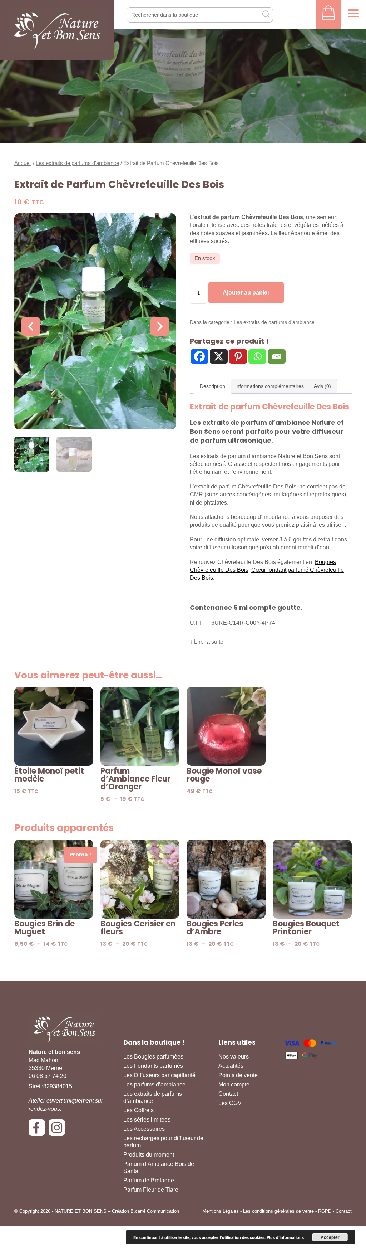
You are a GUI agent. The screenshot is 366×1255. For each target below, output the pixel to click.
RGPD (324, 1211)
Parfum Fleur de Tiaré (150, 1190)
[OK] (266, 14)
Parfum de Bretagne (148, 1180)
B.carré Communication (154, 1211)
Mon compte (233, 1084)
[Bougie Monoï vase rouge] (226, 726)
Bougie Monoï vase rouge (224, 775)
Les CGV (230, 1103)
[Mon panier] (328, 14)
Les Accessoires (144, 1129)
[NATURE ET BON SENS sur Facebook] (39, 1130)
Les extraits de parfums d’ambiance (152, 1097)
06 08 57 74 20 (47, 1076)
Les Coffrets (138, 1110)
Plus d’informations (285, 1237)
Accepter (330, 1237)
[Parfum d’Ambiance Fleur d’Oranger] (139, 726)
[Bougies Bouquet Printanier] (312, 879)
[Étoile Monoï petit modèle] (53, 726)
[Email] (277, 356)
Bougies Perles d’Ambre (215, 928)
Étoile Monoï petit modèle (49, 775)
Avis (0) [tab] (322, 386)
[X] (219, 356)
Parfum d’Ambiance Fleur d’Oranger (135, 779)
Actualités (230, 1066)
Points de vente (238, 1075)
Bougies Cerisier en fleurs (137, 928)
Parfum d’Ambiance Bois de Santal (158, 1167)
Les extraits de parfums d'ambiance (77, 163)
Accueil (22, 163)
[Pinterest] (238, 356)
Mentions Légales (220, 1211)
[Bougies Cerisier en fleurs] (139, 879)
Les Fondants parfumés (153, 1066)
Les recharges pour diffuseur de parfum (163, 1141)
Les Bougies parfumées (153, 1057)
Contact (228, 1094)
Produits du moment (148, 1155)
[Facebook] (199, 356)
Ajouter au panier (246, 293)
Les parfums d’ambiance (154, 1084)
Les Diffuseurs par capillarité (159, 1075)
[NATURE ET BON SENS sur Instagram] (59, 1130)
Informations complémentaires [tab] (269, 386)
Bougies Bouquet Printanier (306, 928)
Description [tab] (212, 386)
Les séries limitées (146, 1120)
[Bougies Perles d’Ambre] (226, 879)
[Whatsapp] (257, 356)
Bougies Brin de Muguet (44, 928)
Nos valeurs (233, 1057)
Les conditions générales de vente (278, 1211)
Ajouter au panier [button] (54, 756)
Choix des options (140, 756)
